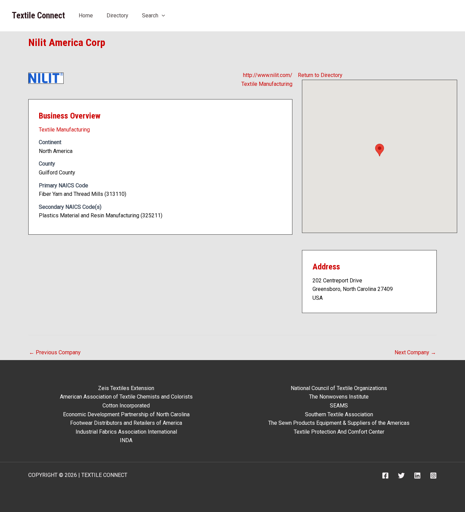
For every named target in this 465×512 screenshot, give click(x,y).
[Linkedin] (417, 475)
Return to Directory (320, 75)
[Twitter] (401, 475)
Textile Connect (38, 15)
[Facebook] (385, 475)
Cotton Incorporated (126, 405)
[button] (161, 15)
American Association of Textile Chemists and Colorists (126, 396)
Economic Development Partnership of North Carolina (126, 414)
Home (86, 15)
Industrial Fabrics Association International (126, 432)
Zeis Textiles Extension (126, 388)
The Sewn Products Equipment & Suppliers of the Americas (339, 423)
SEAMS (339, 405)
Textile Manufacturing (266, 84)
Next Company (415, 352)
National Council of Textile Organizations (339, 388)
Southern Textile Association (339, 414)
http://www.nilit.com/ (267, 75)
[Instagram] (433, 475)
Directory (117, 15)
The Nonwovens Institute (339, 396)
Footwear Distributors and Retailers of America (126, 423)
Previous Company (55, 352)
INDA (126, 440)
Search (150, 15)
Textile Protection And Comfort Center (339, 432)
